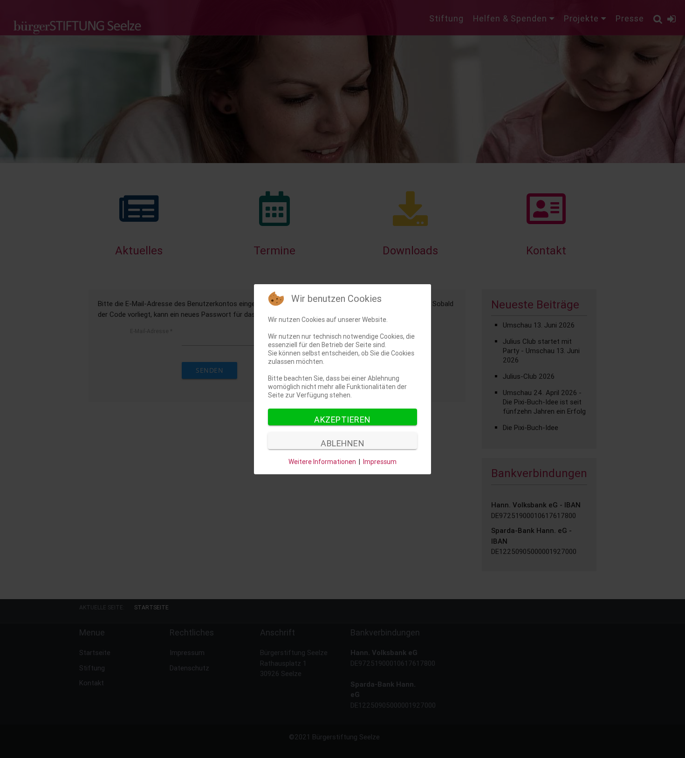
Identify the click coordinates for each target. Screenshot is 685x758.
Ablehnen (342, 443)
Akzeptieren (342, 419)
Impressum (380, 462)
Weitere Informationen (322, 462)
